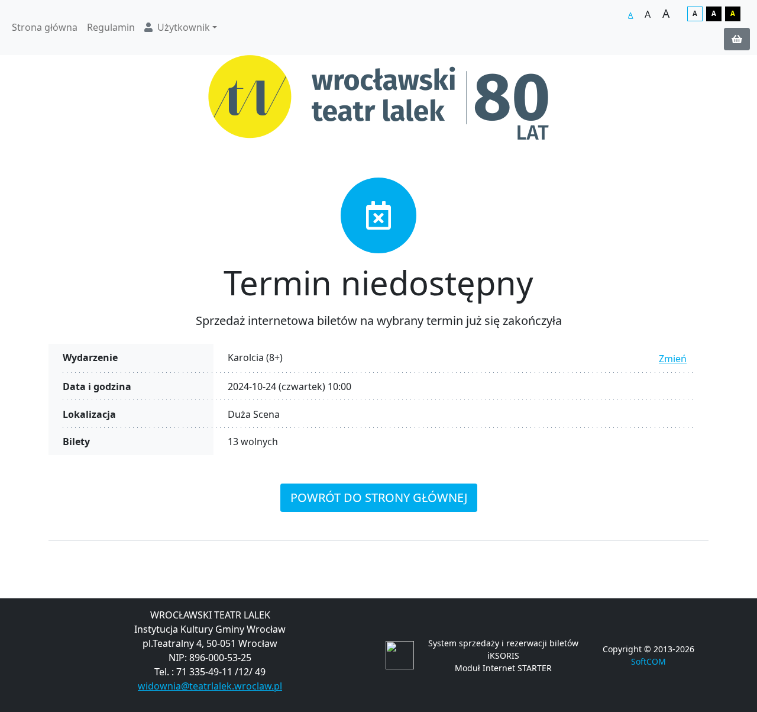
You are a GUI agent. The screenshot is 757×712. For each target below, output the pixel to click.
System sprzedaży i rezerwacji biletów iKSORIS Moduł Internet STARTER (503, 655)
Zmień (673, 358)
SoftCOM (648, 661)
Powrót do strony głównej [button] (378, 497)
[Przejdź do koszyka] (737, 39)
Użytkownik (183, 27)
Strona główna (44, 27)
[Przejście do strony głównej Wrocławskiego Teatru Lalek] (378, 97)
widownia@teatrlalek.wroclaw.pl (210, 685)
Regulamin (111, 27)
